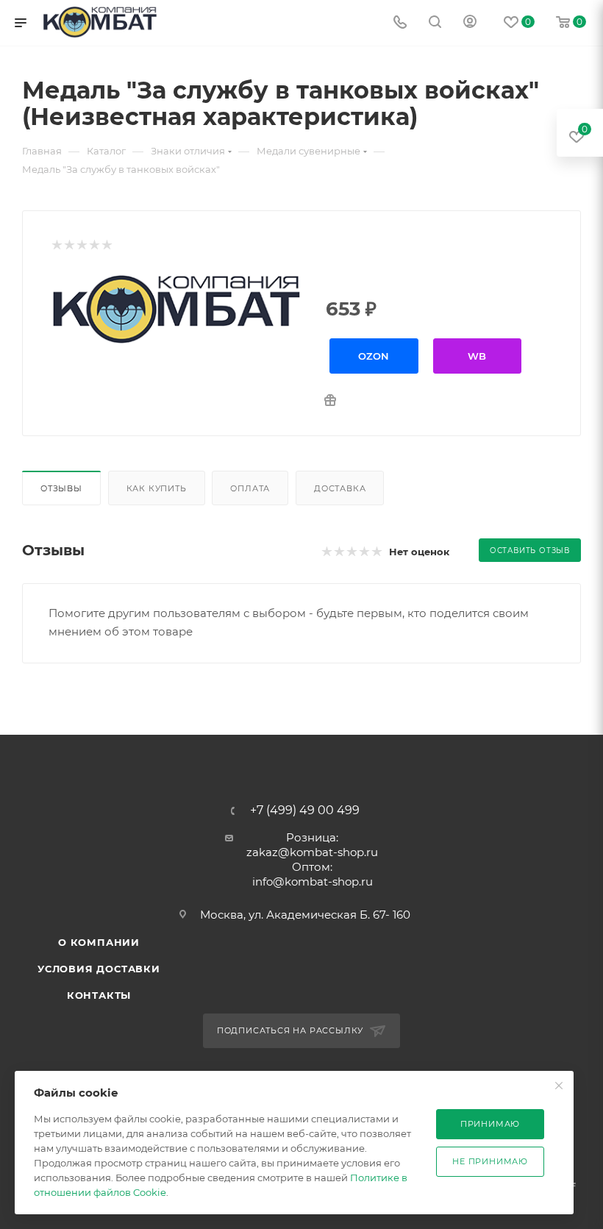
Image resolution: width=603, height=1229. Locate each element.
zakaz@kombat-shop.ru (312, 852)
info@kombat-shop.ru (312, 881)
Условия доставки (99, 969)
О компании (99, 942)
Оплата (250, 488)
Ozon (373, 356)
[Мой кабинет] (470, 23)
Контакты (99, 995)
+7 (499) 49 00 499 (305, 810)
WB (477, 356)
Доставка (339, 488)
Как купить (156, 488)
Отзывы (61, 488)
